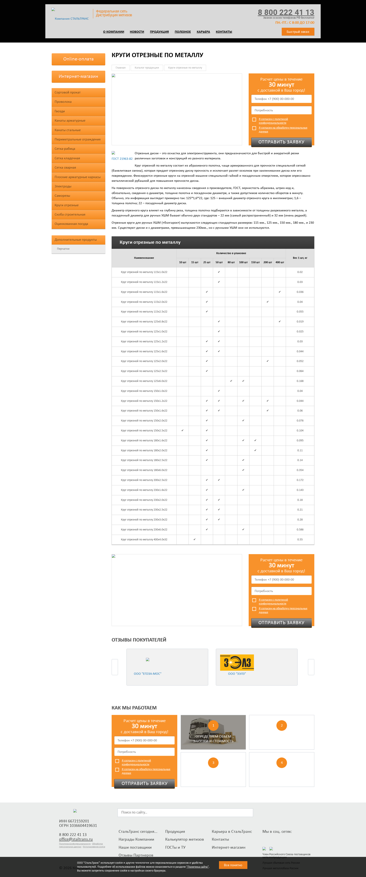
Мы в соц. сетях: (277, 832)
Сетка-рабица (65, 149)
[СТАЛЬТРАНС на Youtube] (281, 838)
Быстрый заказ (298, 32)
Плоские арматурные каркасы (78, 177)
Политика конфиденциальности (75, 844)
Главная (121, 67)
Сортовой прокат (68, 92)
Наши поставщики (135, 847)
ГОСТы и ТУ (175, 847)
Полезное (183, 32)
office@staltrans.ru (76, 839)
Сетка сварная (65, 167)
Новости (137, 32)
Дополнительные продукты (76, 240)
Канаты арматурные (70, 121)
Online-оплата (78, 59)
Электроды (63, 186)
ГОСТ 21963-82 (122, 159)
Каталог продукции (147, 67)
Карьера (203, 32)
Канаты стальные (68, 130)
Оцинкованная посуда (71, 224)
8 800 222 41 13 (286, 12)
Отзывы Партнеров (136, 855)
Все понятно (233, 865)
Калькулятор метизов (184, 839)
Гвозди (60, 111)
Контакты (224, 32)
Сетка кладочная (67, 158)
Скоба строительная (70, 214)
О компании (113, 32)
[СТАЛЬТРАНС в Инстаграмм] (273, 838)
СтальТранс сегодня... (138, 832)
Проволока (63, 102)
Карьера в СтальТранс (232, 832)
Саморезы (62, 196)
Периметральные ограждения (78, 139)
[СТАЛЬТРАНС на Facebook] (265, 838)
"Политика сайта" (197, 867)
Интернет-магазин (78, 76)
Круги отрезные (67, 205)
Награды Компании (136, 839)
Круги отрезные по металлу (185, 67)
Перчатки (63, 249)
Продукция (159, 32)
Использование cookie (94, 847)
